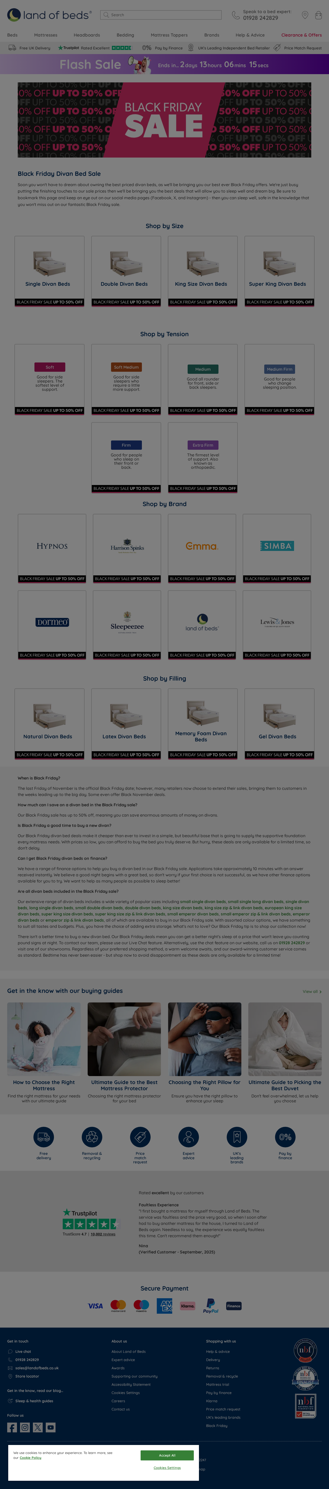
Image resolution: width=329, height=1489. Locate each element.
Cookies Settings (167, 1468)
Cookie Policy (30, 1458)
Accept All (167, 1455)
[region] (103, 1463)
